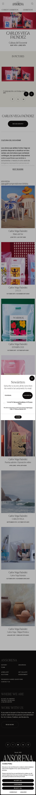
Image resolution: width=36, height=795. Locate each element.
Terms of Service (19, 409)
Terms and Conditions (20, 402)
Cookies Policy (13, 792)
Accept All (18, 780)
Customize (18, 784)
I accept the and (19, 403)
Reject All (18, 788)
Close (18, 417)
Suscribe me (28, 395)
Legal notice (23, 792)
